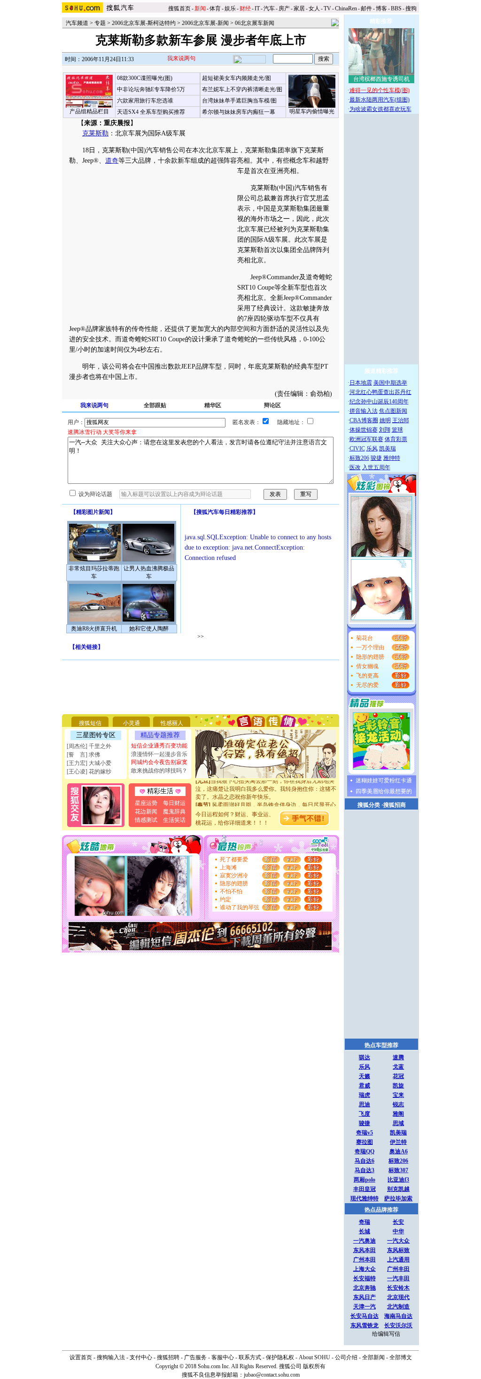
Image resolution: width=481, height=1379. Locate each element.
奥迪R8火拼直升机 (94, 628)
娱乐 (230, 8)
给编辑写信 (386, 1334)
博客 (381, 8)
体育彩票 (396, 439)
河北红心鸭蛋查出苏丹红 (380, 392)
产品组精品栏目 (89, 111)
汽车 (269, 8)
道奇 (111, 160)
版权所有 (314, 1366)
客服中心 (222, 1357)
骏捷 (376, 458)
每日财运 (174, 803)
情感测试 (146, 820)
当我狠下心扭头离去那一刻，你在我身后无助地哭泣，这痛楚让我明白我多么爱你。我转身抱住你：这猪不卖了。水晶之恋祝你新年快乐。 (265, 783)
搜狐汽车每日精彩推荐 (224, 512)
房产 (284, 8)
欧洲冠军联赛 (366, 439)
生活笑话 (174, 820)
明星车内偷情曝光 (311, 111)
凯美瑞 (387, 448)
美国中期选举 (390, 382)
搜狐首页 (179, 8)
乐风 (372, 448)
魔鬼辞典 (174, 811)
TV (327, 8)
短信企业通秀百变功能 (159, 745)
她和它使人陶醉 (149, 628)
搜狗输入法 (111, 1357)
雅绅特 (391, 458)
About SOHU (314, 1357)
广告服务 (195, 1357)
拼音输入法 (363, 411)
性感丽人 (172, 723)
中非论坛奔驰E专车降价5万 (151, 89)
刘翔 (384, 429)
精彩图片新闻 (93, 512)
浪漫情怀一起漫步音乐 (159, 754)
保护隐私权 (280, 1357)
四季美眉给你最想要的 (384, 791)
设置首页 (81, 1357)
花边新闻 (146, 811)
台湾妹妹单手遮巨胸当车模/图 (239, 100)
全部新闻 (373, 1357)
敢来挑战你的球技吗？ (159, 770)
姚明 (385, 420)
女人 (314, 8)
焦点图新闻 (393, 411)
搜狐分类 (368, 805)
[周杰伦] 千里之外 (89, 746)
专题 (100, 23)
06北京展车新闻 (254, 23)
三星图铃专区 (96, 735)
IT (257, 8)
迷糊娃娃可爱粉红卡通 (384, 780)
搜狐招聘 (168, 1357)
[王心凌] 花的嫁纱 (89, 771)
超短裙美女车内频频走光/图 (236, 78)
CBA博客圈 (363, 420)
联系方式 (250, 1357)
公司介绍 (346, 1357)
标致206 (359, 458)
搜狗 (411, 8)
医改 (355, 467)
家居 (299, 8)
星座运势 (146, 803)
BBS (396, 8)
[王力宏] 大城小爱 (89, 763)
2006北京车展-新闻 (205, 23)
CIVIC (357, 448)
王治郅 (400, 420)
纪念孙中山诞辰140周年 (379, 401)
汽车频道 (77, 23)
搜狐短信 (90, 723)
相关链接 (86, 647)
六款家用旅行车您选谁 (145, 100)
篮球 (397, 429)
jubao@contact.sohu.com (272, 1374)
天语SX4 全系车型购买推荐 (151, 112)
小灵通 (131, 723)
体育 (215, 8)
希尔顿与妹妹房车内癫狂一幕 (238, 112)
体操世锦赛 (363, 429)
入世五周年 (376, 467)
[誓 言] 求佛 (83, 754)
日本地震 (360, 382)
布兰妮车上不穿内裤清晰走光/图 (242, 89)
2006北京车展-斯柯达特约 (144, 23)
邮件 (366, 8)
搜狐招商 (394, 805)
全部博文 (400, 1357)
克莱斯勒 (95, 133)
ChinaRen (346, 8)
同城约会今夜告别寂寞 (159, 762)
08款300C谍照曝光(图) (144, 78)
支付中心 (141, 1357)
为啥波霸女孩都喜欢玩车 (380, 109)
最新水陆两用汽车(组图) (379, 99)
